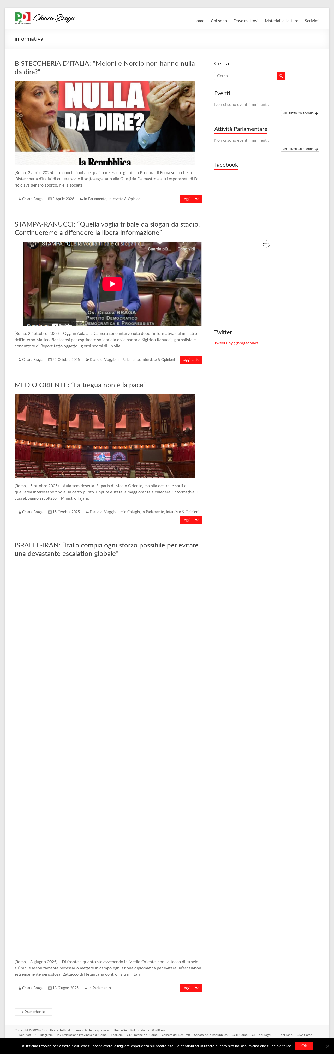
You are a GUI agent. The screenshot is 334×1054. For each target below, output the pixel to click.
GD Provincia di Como (142, 1035)
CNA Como (304, 1035)
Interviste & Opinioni (124, 199)
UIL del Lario (284, 1035)
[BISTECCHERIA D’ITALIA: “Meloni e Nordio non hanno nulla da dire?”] (105, 83)
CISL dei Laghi (261, 1035)
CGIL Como (240, 1035)
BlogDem (46, 1035)
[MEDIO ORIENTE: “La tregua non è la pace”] (105, 397)
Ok (304, 1046)
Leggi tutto (190, 199)
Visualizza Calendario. (298, 113)
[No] (327, 1046)
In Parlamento (95, 199)
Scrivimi (312, 21)
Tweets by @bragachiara (236, 343)
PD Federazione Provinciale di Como (82, 1035)
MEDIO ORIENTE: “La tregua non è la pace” (80, 385)
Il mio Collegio (128, 512)
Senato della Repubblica (211, 1035)
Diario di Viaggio (103, 360)
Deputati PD (27, 1035)
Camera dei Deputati (176, 1035)
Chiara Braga (32, 199)
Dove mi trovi (246, 21)
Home (198, 21)
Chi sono (219, 21)
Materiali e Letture (281, 21)
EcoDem (117, 1035)
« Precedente (33, 1012)
